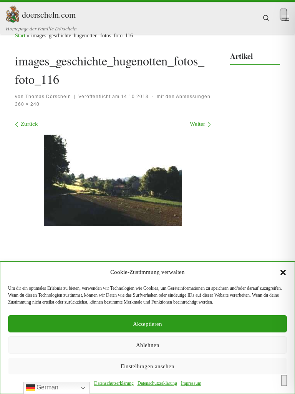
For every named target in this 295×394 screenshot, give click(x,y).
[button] (283, 272)
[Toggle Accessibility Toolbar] (284, 380)
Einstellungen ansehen (147, 366)
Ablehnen (147, 345)
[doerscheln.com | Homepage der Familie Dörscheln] (12, 12)
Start (20, 35)
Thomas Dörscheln (48, 96)
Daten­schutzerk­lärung (114, 383)
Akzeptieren (147, 324)
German (46, 387)
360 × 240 (27, 104)
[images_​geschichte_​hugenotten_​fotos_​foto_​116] (113, 180)
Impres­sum (191, 383)
